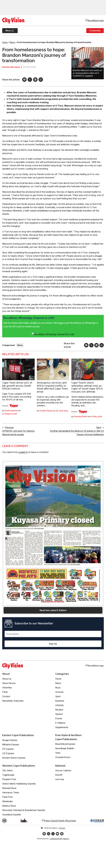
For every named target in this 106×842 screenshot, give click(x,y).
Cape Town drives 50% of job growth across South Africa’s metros (17, 385)
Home (5, 42)
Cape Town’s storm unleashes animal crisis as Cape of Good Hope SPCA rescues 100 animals (87, 387)
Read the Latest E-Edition (53, 610)
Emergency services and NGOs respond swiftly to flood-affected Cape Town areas (52, 387)
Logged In (23, 452)
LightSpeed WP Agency (59, 839)
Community (95, 30)
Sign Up (53, 643)
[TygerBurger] (14, 405)
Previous (9, 427)
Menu (6, 30)
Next (98, 427)
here (60, 322)
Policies (62, 828)
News (12, 42)
